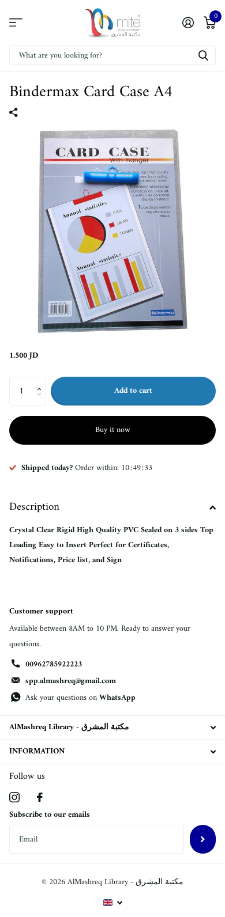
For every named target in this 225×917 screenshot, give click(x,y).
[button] (42, 381)
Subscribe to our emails (49, 815)
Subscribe (203, 839)
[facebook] (40, 797)
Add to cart (133, 391)
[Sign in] (188, 22)
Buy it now (112, 430)
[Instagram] (14, 797)
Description (34, 507)
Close (112, 728)
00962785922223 (53, 664)
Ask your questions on (80, 698)
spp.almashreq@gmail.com (70, 681)
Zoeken (203, 55)
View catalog (15, 23)
